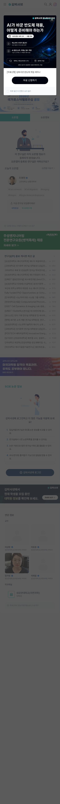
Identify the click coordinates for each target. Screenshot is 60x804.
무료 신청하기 (30, 80)
